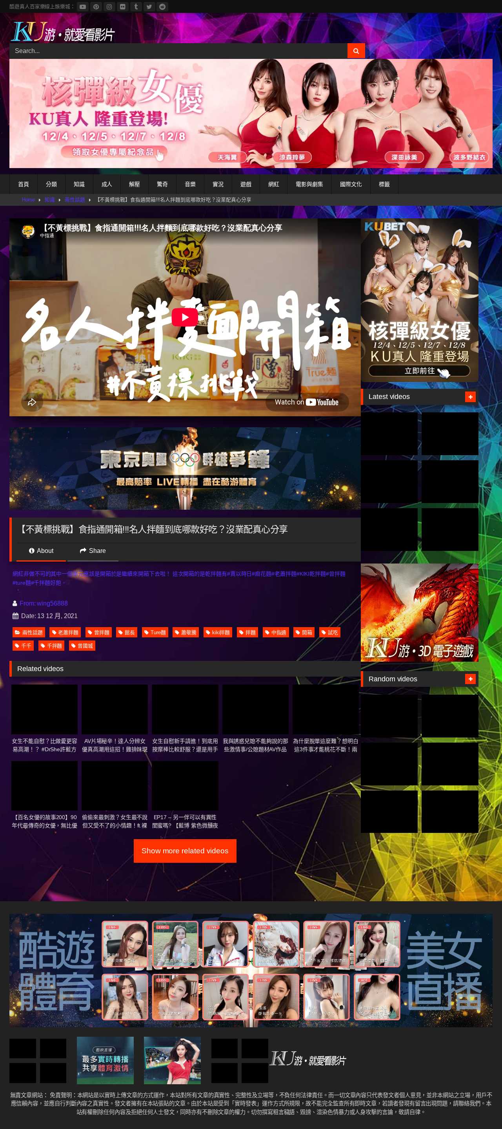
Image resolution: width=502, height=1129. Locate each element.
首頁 (23, 184)
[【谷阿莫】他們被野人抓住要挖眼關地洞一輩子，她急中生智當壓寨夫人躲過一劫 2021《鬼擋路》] (22, 1073)
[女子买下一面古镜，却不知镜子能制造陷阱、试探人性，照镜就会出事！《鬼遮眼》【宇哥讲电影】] (255, 1073)
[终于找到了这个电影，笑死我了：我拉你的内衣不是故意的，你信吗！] (53, 1049)
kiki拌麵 (221, 632)
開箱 (307, 632)
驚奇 (162, 184)
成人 (107, 184)
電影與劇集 (309, 184)
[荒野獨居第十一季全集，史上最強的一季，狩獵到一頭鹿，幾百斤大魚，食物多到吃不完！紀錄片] (450, 481)
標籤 (384, 184)
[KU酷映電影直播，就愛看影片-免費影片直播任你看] (62, 31)
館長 (130, 632)
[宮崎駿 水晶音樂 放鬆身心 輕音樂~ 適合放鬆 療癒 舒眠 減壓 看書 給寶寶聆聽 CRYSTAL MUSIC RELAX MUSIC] (389, 716)
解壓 (134, 184)
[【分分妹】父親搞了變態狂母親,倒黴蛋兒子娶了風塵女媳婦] (389, 811)
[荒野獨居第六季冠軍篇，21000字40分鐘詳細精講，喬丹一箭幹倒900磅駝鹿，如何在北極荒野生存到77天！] (389, 481)
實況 (218, 184)
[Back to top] (477, 1105)
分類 (51, 184)
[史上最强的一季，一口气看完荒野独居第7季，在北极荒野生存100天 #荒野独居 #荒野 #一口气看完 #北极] (389, 433)
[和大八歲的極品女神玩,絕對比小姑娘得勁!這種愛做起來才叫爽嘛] (450, 811)
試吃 (333, 632)
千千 (26, 646)
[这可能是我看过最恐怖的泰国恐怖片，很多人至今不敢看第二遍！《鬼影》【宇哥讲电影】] (255, 1049)
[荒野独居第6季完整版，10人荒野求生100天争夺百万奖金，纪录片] (450, 529)
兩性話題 (75, 200)
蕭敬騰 (188, 632)
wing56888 (52, 603)
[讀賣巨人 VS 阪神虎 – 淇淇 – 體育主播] (389, 764)
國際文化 (351, 184)
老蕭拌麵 (68, 632)
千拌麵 (54, 646)
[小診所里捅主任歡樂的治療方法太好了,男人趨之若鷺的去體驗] (224, 1049)
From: (27, 603)
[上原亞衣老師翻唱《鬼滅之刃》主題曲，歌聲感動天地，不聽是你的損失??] (53, 1073)
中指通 (279, 632)
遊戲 (245, 184)
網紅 (273, 184)
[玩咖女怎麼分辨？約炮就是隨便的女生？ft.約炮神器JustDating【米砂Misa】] (224, 1073)
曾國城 (85, 646)
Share (96, 550)
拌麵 (251, 632)
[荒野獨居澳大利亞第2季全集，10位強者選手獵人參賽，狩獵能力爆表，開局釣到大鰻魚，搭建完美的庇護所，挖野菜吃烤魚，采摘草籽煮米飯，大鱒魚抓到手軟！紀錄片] (450, 433)
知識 (79, 184)
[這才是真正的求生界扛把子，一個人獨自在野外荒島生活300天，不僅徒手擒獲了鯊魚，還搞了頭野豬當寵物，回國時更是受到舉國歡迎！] (389, 529)
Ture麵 (158, 632)
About (44, 550)
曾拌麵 (101, 632)
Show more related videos (185, 851)
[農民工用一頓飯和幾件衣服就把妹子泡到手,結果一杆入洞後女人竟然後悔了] (450, 764)
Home (28, 200)
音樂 (190, 184)
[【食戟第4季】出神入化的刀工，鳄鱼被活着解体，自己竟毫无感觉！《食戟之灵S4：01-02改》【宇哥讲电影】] (450, 716)
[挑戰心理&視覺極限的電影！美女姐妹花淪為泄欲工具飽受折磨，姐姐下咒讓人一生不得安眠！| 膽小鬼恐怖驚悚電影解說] (22, 1049)
